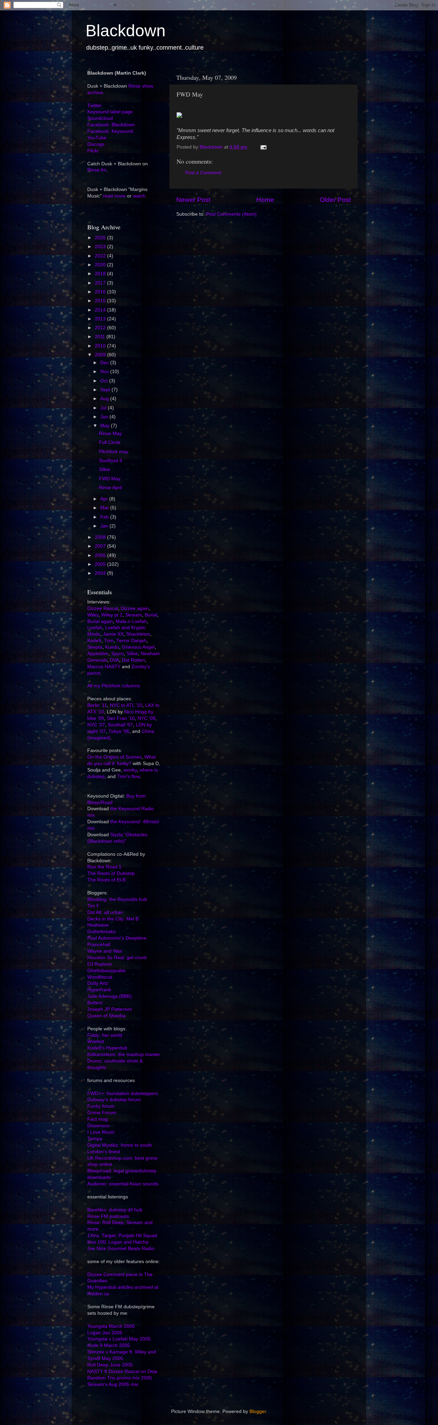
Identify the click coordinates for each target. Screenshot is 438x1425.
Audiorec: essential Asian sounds (122, 1183)
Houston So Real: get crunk (117, 957)
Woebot (95, 1041)
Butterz (95, 1002)
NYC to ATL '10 (126, 705)
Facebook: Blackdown (111, 124)
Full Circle (109, 442)
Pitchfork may (113, 451)
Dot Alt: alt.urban (105, 912)
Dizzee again (135, 608)
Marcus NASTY (103, 666)
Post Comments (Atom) (231, 214)
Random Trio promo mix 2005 (119, 1378)
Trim (109, 640)
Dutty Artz (97, 983)
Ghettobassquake (106, 970)
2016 (101, 291)
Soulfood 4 (110, 460)
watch (139, 196)
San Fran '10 (121, 718)
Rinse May (110, 433)
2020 (101, 264)
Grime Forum (101, 1112)
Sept (106, 389)
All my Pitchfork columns (113, 685)
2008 (101, 537)
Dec (105, 362)
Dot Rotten (133, 660)
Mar (105, 507)
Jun (105, 416)
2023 (101, 246)
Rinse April (110, 487)
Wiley (93, 615)
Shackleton (138, 634)
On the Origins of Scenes (114, 757)
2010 (101, 345)
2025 (101, 237)
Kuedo (112, 647)
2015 (101, 300)
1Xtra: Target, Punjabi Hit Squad (122, 1235)
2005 (101, 564)
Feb (105, 517)
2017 (101, 282)
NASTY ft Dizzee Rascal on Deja (122, 1371)
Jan (105, 526)
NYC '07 (96, 724)
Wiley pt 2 (112, 615)
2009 (101, 354)
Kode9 (94, 640)
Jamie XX (113, 634)
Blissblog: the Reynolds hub (117, 899)
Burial (151, 615)
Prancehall (98, 944)
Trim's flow (128, 776)
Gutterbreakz (101, 931)
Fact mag (97, 1119)
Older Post (335, 199)
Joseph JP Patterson (109, 1009)
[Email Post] (263, 147)
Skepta (94, 647)
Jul (104, 407)
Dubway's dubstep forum (114, 1099)
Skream (133, 615)
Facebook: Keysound (110, 131)
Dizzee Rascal (102, 608)
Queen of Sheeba (106, 1015)
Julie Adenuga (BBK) (109, 996)
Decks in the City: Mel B (113, 918)
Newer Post (193, 199)
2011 (100, 336)
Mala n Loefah (131, 621)
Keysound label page (110, 111)
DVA (114, 660)
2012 (101, 327)
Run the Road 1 (104, 866)
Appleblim (97, 653)
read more (114, 196)
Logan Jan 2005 (105, 1332)
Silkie (104, 469)
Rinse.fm (96, 170)
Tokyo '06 (118, 731)
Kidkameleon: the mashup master (123, 1054)
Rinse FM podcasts (108, 1216)
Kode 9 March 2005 (108, 1345)
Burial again (100, 621)
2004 (101, 573)
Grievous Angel (138, 647)
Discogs (95, 144)
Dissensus (98, 1125)
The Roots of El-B (106, 879)
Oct (104, 380)
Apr (104, 498)
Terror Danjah (131, 640)
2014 (101, 310)
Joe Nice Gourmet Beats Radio (120, 1248)
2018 (101, 273)
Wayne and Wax (104, 951)
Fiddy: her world (104, 1035)
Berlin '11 (97, 705)
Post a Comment (203, 172)
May (105, 425)
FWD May (109, 478)
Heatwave (98, 925)
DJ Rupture (99, 964)
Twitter (94, 105)
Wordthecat (99, 977)
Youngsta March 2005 (111, 1326)
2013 (101, 318)
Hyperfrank (99, 989)
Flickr (93, 150)
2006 (101, 555)
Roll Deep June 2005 (110, 1364)
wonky (130, 770)
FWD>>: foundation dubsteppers (122, 1093)
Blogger (257, 1411)
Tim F (93, 905)
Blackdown (126, 31)
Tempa (94, 1138)
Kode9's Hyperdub (107, 1048)
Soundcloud (100, 118)
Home (265, 199)
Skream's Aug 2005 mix (112, 1384)
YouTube (96, 137)
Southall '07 (120, 724)
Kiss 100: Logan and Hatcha (118, 1242)
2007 (101, 546)
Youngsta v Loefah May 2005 (119, 1338)
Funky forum (101, 1106)
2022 (101, 255)
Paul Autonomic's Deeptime (116, 938)
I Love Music (101, 1132)
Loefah (94, 627)
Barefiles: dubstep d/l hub (114, 1209)
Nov (105, 371)
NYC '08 (146, 718)
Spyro (117, 653)
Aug (105, 398)
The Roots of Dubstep (111, 873)
